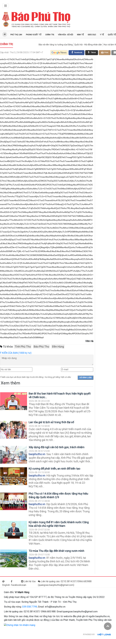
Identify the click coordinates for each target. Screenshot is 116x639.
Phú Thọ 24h (16, 35)
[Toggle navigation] (5, 5)
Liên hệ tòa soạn (28, 583)
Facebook (16, 585)
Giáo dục (92, 35)
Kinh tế (80, 35)
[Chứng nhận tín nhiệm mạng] (19, 624)
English (6, 585)
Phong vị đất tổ (33, 35)
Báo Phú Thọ (41, 346)
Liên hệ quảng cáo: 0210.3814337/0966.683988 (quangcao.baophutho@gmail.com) (65, 583)
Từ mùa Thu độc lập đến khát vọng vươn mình (56, 550)
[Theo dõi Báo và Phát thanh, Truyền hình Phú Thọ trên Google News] (59, 52)
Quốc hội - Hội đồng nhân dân (88, 44)
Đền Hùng (58, 346)
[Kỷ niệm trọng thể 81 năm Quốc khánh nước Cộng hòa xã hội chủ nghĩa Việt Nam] (13, 529)
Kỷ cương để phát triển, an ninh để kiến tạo (54, 468)
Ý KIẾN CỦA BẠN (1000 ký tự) (15, 352)
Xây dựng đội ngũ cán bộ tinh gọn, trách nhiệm (56, 447)
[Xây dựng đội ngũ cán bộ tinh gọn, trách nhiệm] (13, 454)
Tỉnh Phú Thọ (22, 346)
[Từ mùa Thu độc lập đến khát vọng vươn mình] (13, 558)
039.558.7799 (29, 606)
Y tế (102, 35)
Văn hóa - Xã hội (65, 35)
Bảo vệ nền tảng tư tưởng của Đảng (56, 44)
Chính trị (49, 35)
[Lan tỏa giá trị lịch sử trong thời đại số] (13, 429)
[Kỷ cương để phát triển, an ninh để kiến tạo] (13, 476)
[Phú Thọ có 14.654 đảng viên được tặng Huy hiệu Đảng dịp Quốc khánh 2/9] (13, 501)
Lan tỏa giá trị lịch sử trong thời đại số (51, 422)
